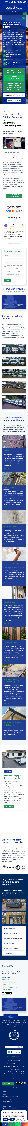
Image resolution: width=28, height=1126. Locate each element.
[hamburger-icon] (25, 13)
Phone (16, 268)
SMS (8, 271)
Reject (12, 1119)
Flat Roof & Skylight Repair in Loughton (12, 777)
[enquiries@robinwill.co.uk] (11, 1124)
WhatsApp (17, 271)
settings (22, 1116)
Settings (19, 1119)
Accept (5, 1119)
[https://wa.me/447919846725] (18, 1124)
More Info (6, 468)
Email (8, 268)
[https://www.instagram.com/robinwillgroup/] (24, 1124)
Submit (7, 280)
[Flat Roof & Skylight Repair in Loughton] (14, 759)
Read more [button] (7, 238)
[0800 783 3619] (5, 1124)
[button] (14, 95)
